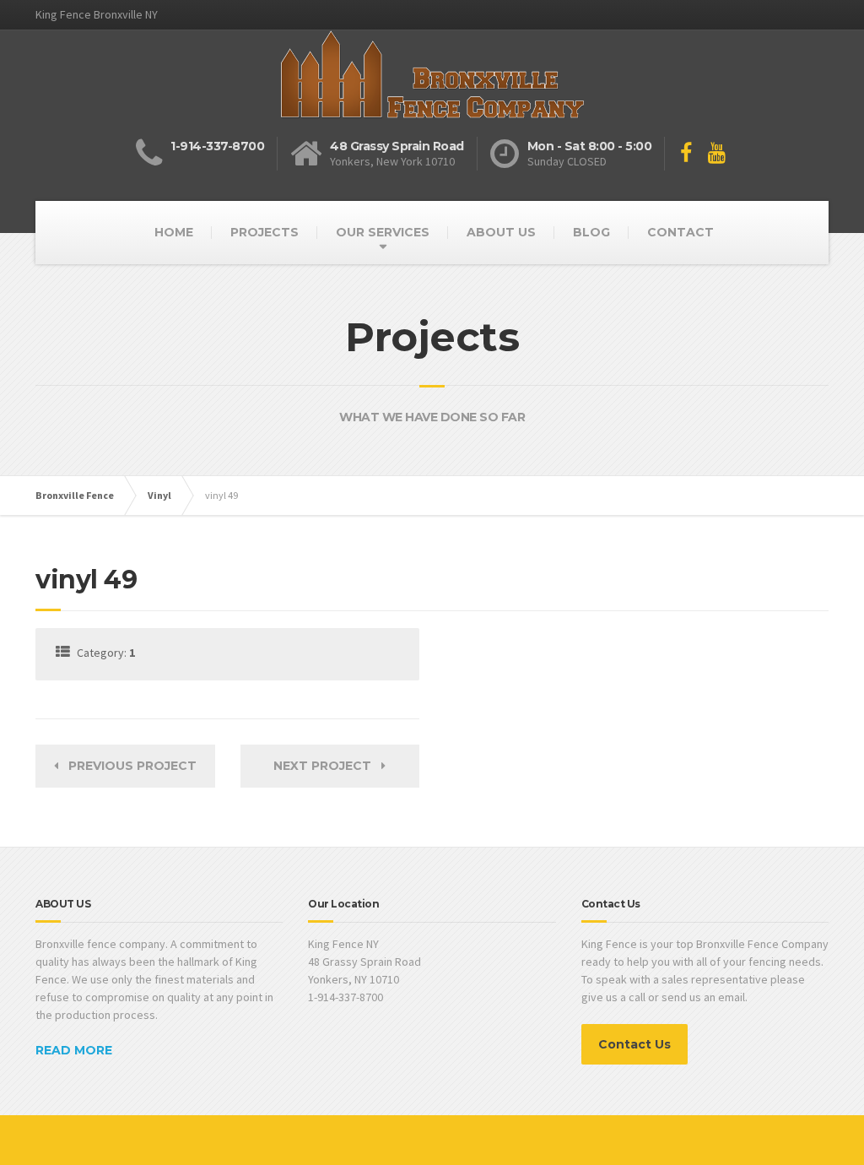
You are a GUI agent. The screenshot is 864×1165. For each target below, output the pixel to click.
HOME (173, 232)
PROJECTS (264, 232)
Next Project (327, 765)
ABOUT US (501, 232)
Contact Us (634, 1044)
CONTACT (680, 232)
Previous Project (127, 765)
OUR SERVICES (382, 232)
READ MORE (73, 1050)
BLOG (591, 232)
